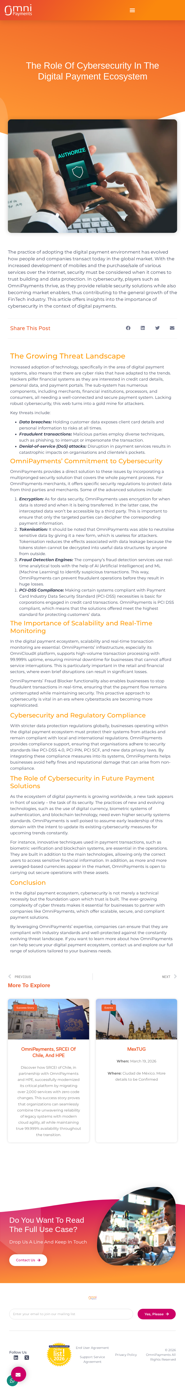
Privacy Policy (126, 1355)
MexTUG (136, 1049)
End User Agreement (92, 1348)
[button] (132, 10)
